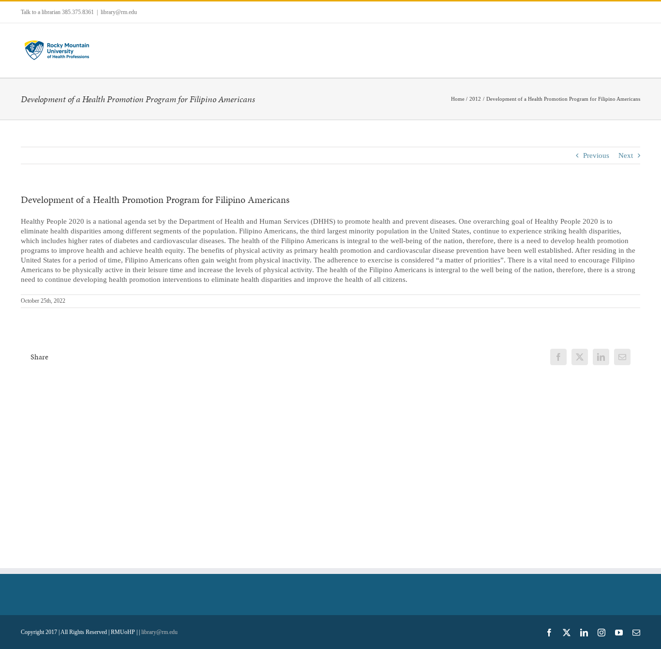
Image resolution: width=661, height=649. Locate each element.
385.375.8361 (78, 12)
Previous (596, 155)
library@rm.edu (119, 12)
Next (625, 155)
